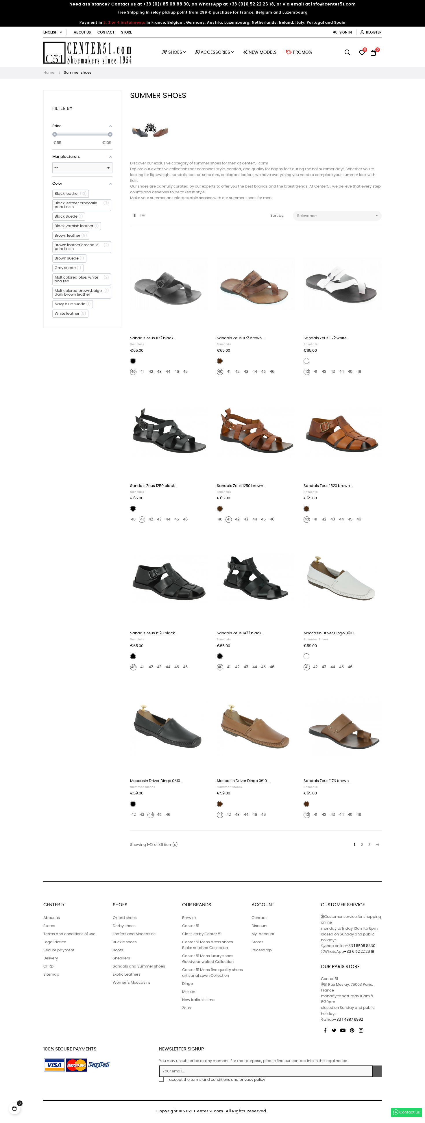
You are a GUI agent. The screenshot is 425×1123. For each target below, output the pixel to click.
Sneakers (121, 958)
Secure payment (58, 950)
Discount (260, 926)
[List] (142, 216)
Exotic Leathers (127, 974)
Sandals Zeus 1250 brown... (241, 486)
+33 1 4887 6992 (348, 1020)
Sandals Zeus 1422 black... (240, 633)
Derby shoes (124, 926)
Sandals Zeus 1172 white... (326, 338)
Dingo (187, 984)
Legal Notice (54, 942)
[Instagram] (360, 1029)
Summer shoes (316, 639)
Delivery (50, 958)
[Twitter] (333, 1029)
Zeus (186, 1008)
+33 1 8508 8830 (360, 946)
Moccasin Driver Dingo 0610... (330, 633)
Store (126, 32)
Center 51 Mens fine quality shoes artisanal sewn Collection (212, 973)
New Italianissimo (198, 1000)
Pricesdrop (262, 950)
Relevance (338, 215)
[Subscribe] (377, 1071)
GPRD (48, 966)
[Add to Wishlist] (197, 245)
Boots (118, 950)
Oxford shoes (125, 918)
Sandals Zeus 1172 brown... (240, 338)
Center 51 (190, 926)
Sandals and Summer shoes (139, 966)
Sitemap (51, 974)
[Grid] (133, 216)
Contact (105, 32)
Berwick (189, 918)
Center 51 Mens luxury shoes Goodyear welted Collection (208, 959)
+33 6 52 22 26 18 (359, 952)
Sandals (137, 344)
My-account (263, 934)
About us (82, 32)
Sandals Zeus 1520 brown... (328, 486)
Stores (49, 926)
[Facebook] (324, 1029)
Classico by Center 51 (201, 934)
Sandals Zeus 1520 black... (154, 633)
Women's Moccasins (132, 983)
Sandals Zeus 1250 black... (154, 486)
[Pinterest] (351, 1029)
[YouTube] (342, 1029)
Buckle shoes (125, 942)
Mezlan (188, 992)
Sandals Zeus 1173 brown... (327, 781)
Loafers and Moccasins (134, 934)
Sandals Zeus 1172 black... (153, 338)
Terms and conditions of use (69, 934)
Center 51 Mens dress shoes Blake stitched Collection (207, 945)
